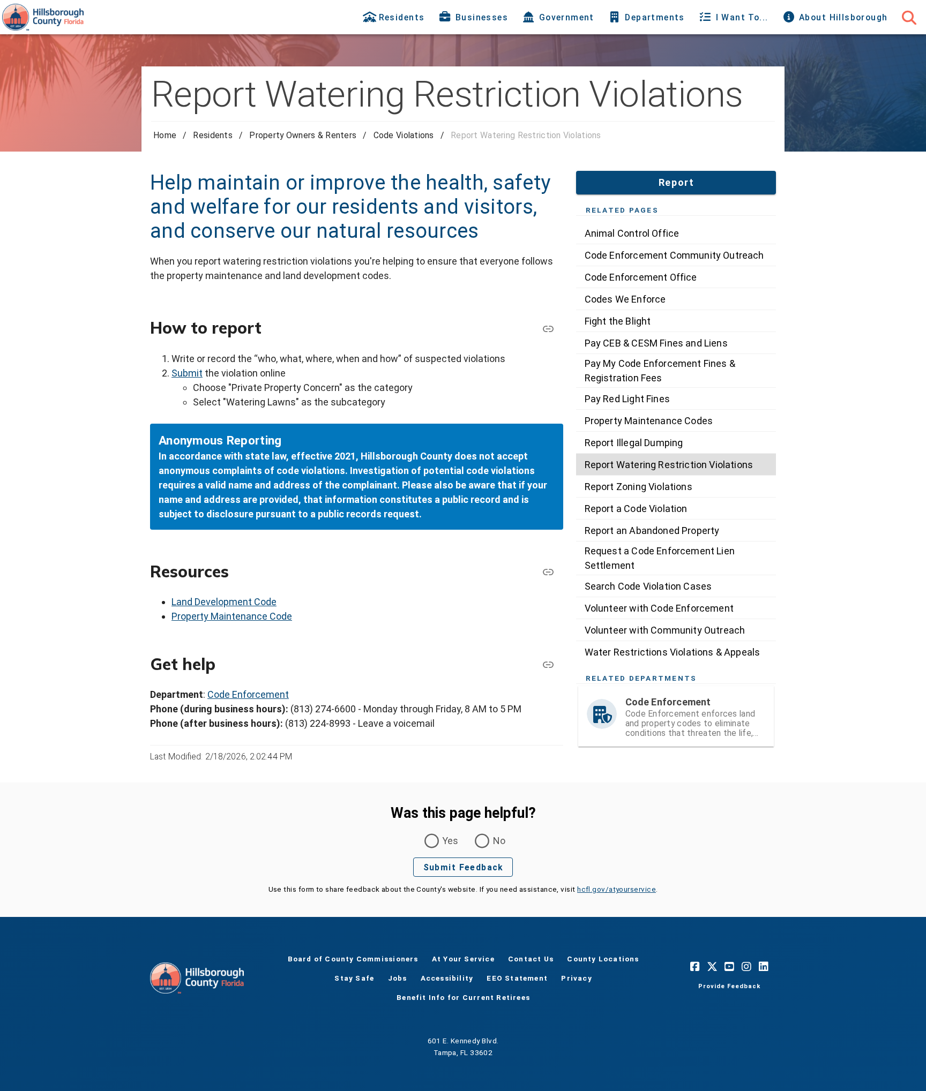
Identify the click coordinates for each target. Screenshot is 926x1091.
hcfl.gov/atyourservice (616, 889)
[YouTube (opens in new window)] (729, 966)
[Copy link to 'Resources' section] (548, 571)
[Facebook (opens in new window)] (695, 966)
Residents (213, 135)
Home (164, 135)
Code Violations (404, 135)
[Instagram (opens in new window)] (746, 966)
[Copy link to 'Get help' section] (548, 664)
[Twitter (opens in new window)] (712, 966)
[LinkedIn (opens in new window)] (763, 966)
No (499, 840)
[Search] (909, 17)
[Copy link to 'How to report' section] (548, 328)
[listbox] (676, 442)
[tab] (394, 17)
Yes (450, 840)
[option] (676, 233)
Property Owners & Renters (302, 135)
